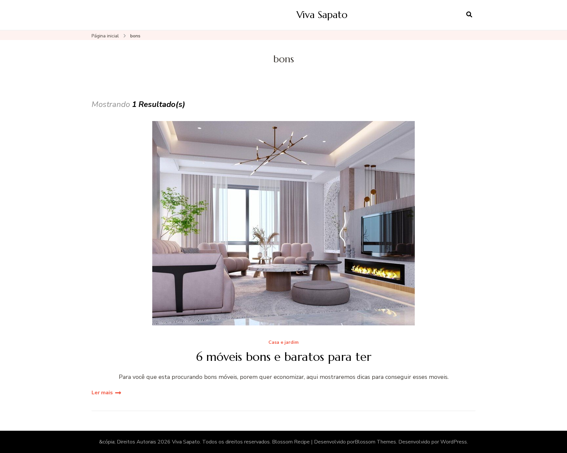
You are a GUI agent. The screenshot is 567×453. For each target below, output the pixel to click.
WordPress (453, 441)
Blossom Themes (375, 441)
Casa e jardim (283, 342)
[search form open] (469, 14)
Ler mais (102, 392)
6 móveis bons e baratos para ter (283, 357)
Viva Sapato (322, 15)
